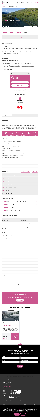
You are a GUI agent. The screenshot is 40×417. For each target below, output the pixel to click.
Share (35, 27)
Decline (23, 414)
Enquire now (20, 300)
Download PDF (20, 82)
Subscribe (20, 366)
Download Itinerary (25, 171)
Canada (6, 6)
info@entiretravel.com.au (7, 386)
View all (20, 343)
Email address (4, 360)
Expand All (35, 171)
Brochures (22, 2)
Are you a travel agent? (24, 360)
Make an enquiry (20, 85)
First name (3, 356)
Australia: (14, 297)
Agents (18, 2)
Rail (22, 37)
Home (3, 6)
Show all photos (28, 27)
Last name (22, 356)
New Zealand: (27, 297)
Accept (17, 414)
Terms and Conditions (24, 368)
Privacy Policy (19, 409)
